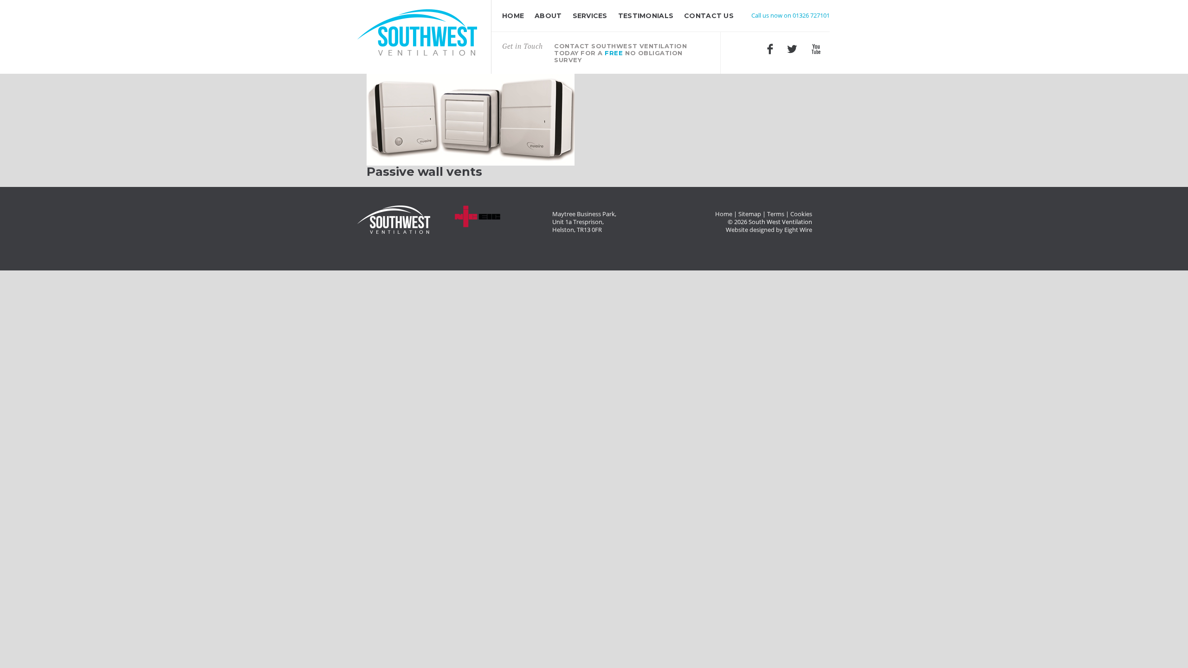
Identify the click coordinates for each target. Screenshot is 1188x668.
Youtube (815, 49)
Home (513, 16)
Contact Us (709, 16)
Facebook (770, 49)
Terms (775, 214)
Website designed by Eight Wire (769, 230)
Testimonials (645, 16)
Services (590, 16)
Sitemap (749, 214)
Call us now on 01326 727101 (790, 15)
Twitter (792, 49)
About (548, 16)
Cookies (801, 214)
